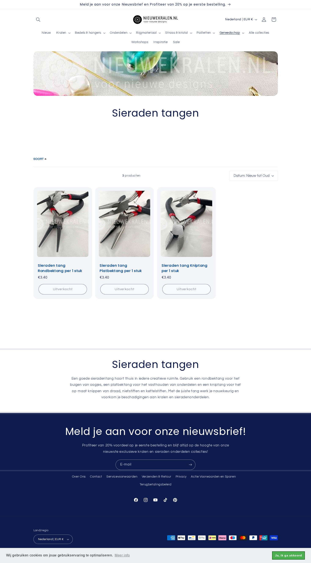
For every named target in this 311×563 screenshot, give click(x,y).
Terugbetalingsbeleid (156, 484)
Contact (96, 476)
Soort (38, 158)
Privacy (181, 476)
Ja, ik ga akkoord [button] (288, 555)
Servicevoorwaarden (121, 476)
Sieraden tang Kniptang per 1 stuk (185, 268)
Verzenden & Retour (156, 476)
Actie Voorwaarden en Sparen (213, 476)
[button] (38, 19)
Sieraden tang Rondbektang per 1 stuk (60, 268)
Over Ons (79, 476)
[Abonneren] (190, 465)
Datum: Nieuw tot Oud (252, 176)
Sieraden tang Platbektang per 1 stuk (121, 268)
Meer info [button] (122, 555)
